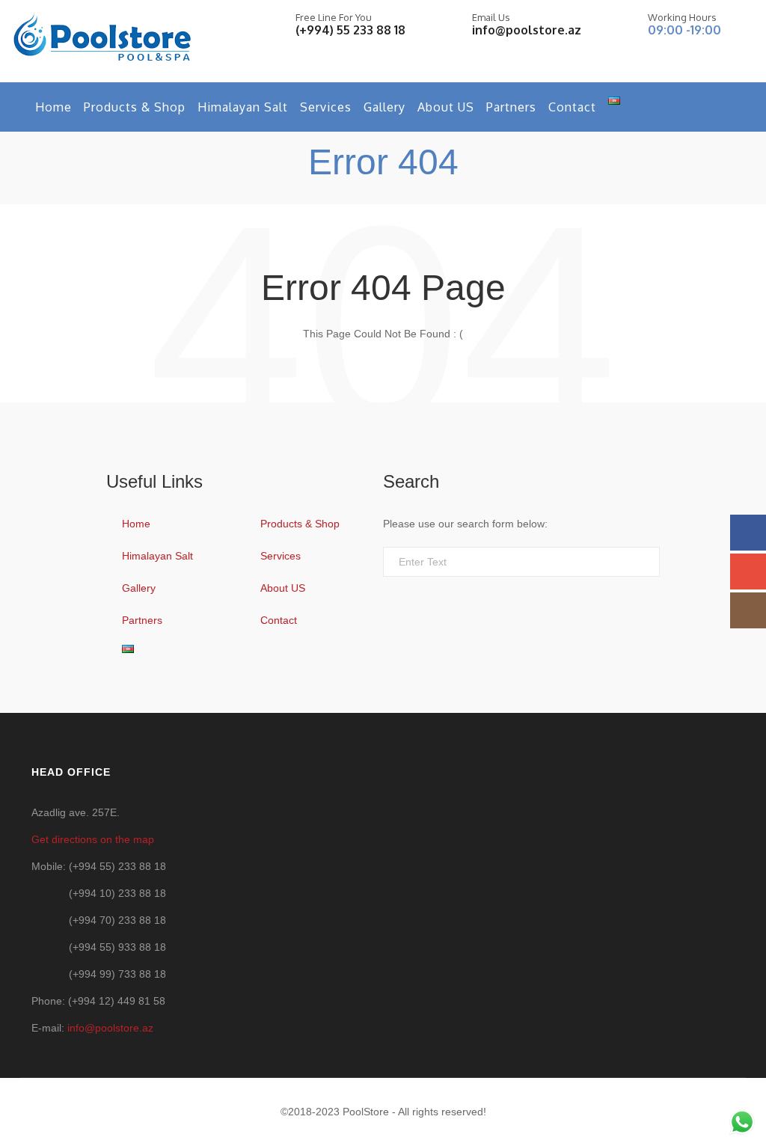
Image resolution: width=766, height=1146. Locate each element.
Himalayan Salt (242, 106)
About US (445, 106)
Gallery (384, 106)
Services (326, 106)
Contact (572, 106)
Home (53, 106)
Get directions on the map (92, 839)
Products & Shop (135, 106)
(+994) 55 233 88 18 (350, 29)
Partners (511, 106)
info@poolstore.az (526, 29)
